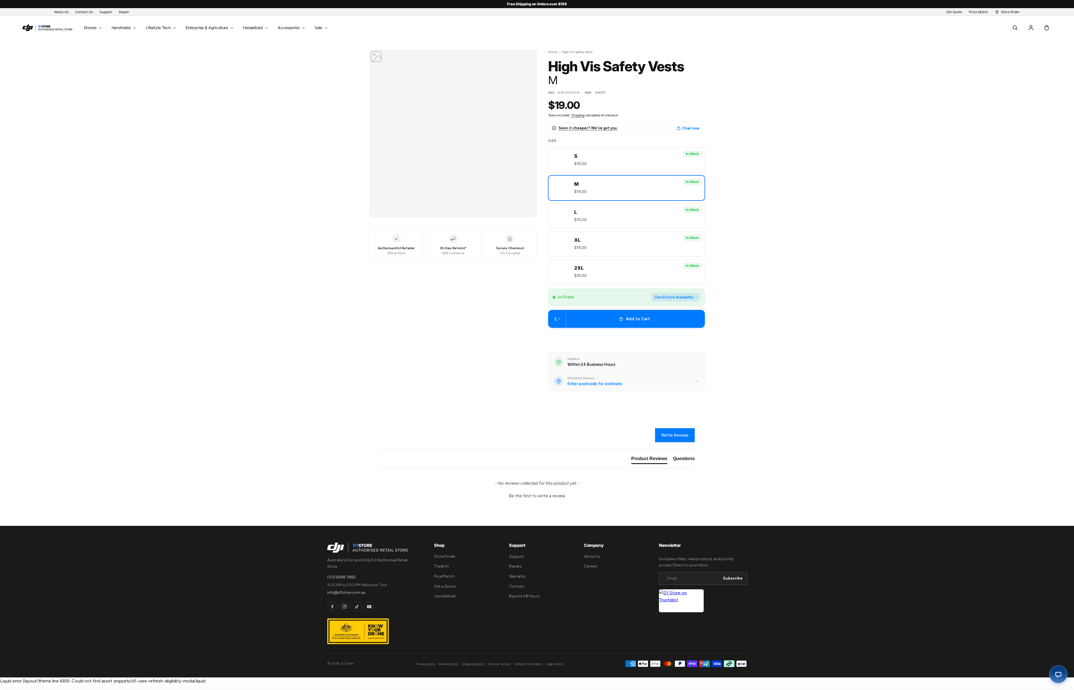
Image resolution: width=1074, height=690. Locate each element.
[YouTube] (369, 607)
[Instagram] (345, 607)
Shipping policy (473, 664)
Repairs (515, 566)
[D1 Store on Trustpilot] (681, 601)
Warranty (517, 576)
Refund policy (448, 664)
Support (516, 556)
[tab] (649, 460)
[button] (92, 28)
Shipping (578, 115)
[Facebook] (332, 607)
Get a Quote (444, 586)
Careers (590, 566)
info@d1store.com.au (346, 592)
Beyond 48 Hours (524, 596)
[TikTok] (357, 607)
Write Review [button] (675, 435)
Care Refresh (445, 596)
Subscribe (733, 578)
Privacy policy (425, 664)
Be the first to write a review (537, 495)
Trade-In (441, 566)
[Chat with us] (1058, 674)
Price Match (444, 576)
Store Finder (444, 556)
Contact (516, 586)
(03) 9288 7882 (341, 577)
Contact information (528, 664)
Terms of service (498, 664)
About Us (592, 556)
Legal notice (554, 664)
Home (552, 52)
